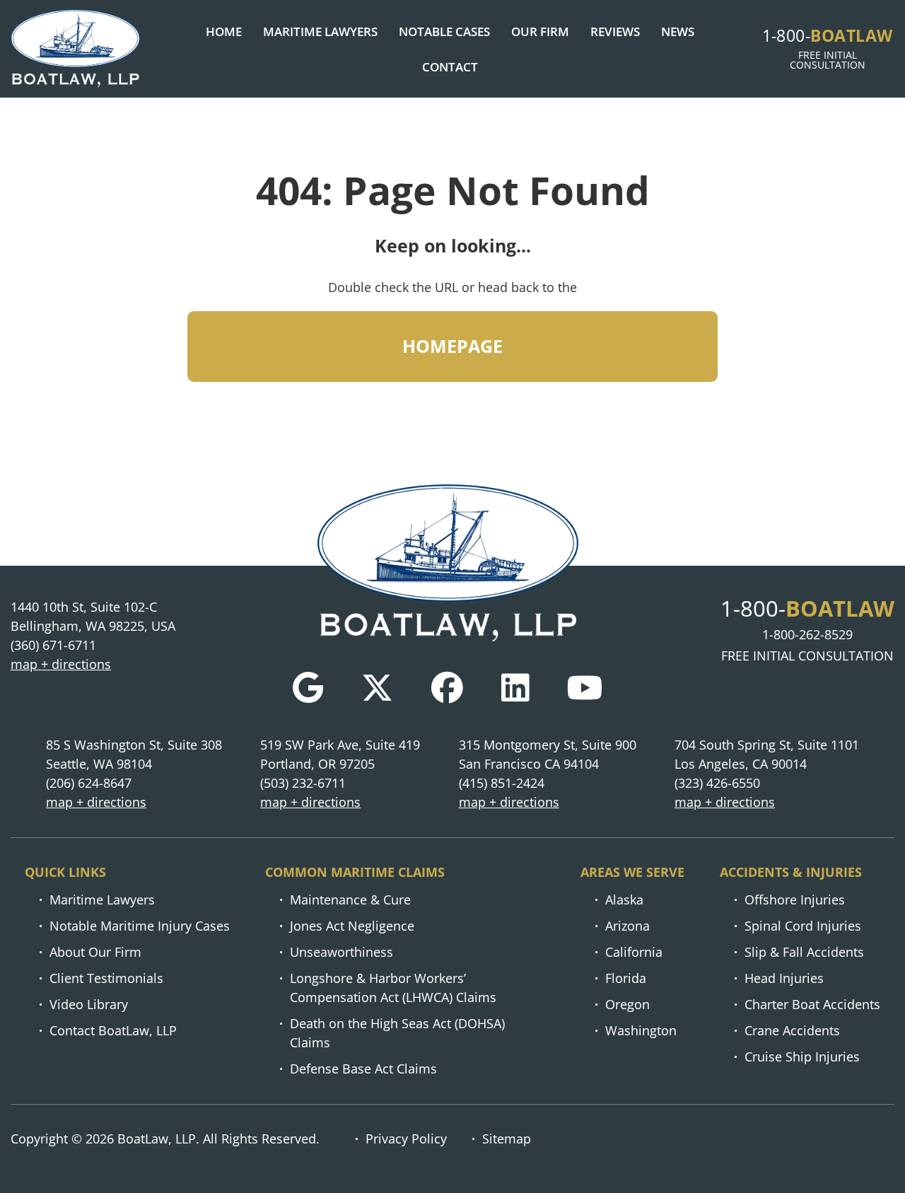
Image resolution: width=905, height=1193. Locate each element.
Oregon (627, 1004)
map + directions (61, 664)
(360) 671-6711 (53, 644)
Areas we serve (632, 871)
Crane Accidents (792, 1030)
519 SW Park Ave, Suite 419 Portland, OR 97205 (340, 754)
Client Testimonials (106, 978)
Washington (641, 1030)
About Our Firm (95, 951)
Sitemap (506, 1138)
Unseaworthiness (341, 951)
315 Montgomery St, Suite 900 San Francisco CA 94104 (547, 754)
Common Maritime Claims (355, 871)
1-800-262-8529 (807, 634)
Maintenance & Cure (350, 899)
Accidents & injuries (791, 871)
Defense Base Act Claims (363, 1068)
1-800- (827, 35)
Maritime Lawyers (102, 899)
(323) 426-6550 (717, 782)
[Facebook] (447, 688)
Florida (625, 978)
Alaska (624, 899)
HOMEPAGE (452, 346)
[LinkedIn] (515, 688)
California (633, 951)
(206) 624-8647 (89, 782)
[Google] (308, 688)
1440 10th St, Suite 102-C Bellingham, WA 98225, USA (93, 616)
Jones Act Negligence (352, 925)
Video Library (88, 1004)
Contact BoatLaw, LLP (113, 1030)
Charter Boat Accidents (812, 1004)
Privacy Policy (406, 1138)
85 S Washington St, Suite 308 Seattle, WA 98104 (134, 754)
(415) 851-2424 (501, 782)
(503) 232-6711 (303, 782)
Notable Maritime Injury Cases (139, 925)
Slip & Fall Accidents (804, 951)
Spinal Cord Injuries (803, 925)
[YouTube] (585, 688)
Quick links (65, 871)
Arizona (627, 925)
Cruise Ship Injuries (802, 1056)
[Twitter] (377, 688)
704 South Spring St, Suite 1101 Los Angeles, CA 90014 (767, 754)
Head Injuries (784, 978)
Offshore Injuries (795, 899)
